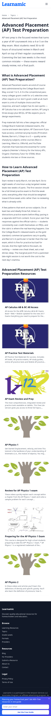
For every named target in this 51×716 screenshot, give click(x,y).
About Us (6, 664)
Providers (6, 642)
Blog (4, 653)
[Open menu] (46, 3)
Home (4, 15)
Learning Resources (10, 628)
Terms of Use (7, 682)
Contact (5, 667)
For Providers (7, 657)
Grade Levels (7, 635)
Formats (5, 638)
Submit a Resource (10, 660)
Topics (13, 15)
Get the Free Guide (26, 712)
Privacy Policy (7, 679)
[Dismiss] (49, 699)
